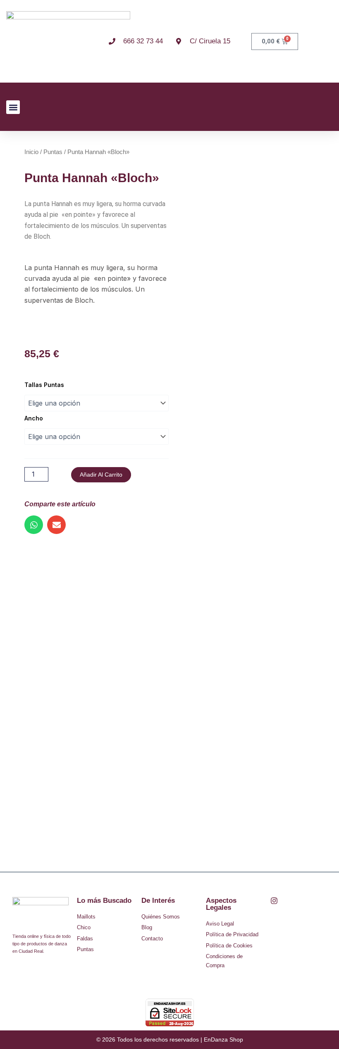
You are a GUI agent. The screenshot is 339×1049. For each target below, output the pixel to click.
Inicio (31, 151)
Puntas (52, 151)
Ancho (33, 418)
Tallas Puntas (44, 384)
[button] (13, 107)
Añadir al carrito (101, 474)
